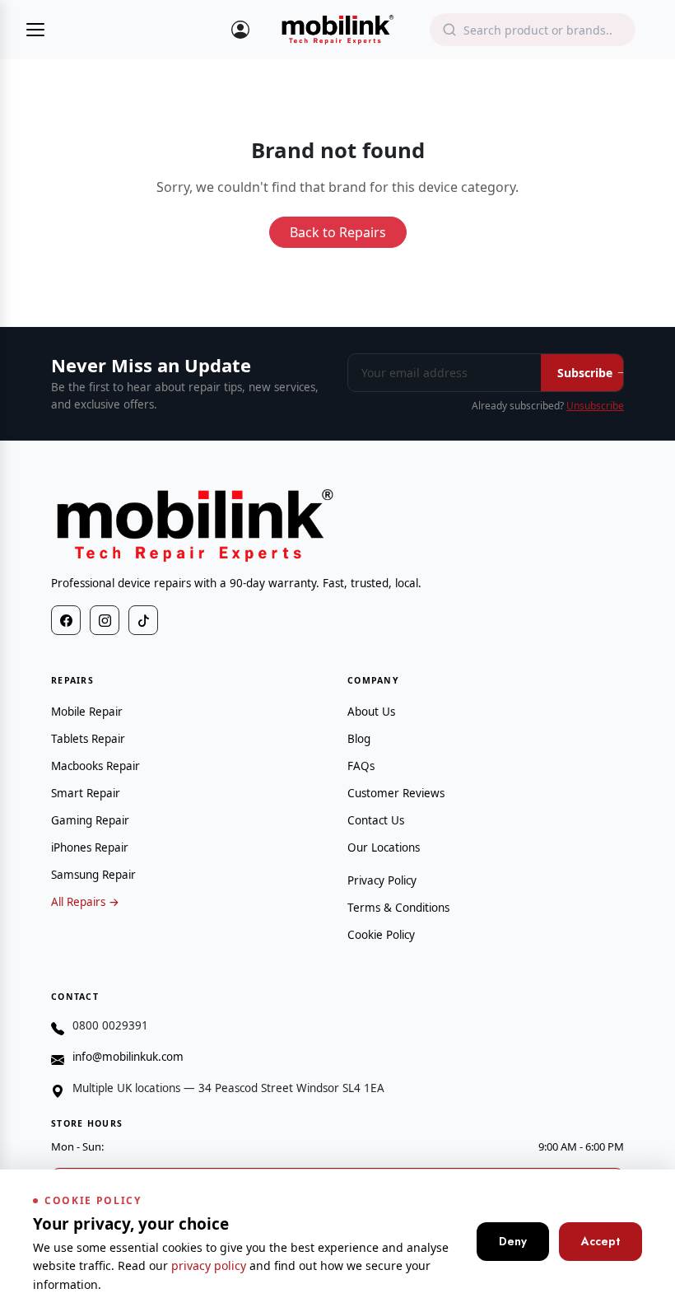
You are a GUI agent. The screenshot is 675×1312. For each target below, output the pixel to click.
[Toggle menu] (35, 29)
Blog (358, 738)
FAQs (361, 766)
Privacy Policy (382, 880)
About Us (371, 711)
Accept (600, 1241)
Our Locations (383, 847)
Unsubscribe (595, 406)
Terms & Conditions (398, 907)
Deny (513, 1241)
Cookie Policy (381, 934)
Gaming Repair (90, 820)
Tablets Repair (88, 738)
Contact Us (375, 820)
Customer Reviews (396, 793)
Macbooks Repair (95, 766)
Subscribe (584, 373)
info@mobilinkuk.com (128, 1056)
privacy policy (208, 1265)
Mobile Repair (87, 711)
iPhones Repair (89, 847)
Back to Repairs (338, 232)
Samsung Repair (93, 874)
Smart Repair (85, 793)
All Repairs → (85, 901)
